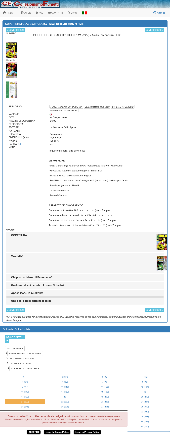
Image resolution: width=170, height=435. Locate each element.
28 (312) (145, 406)
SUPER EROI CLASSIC (122, 106)
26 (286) (65, 406)
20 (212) (145, 396)
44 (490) (145, 426)
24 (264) (145, 401)
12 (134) (145, 386)
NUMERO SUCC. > (154, 29)
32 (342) (145, 411)
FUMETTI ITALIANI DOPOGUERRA (66, 106)
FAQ (40, 12)
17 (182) (25, 396)
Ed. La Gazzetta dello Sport (97, 106)
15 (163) (105, 391)
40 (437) (145, 421)
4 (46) (145, 376)
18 (65, 396)
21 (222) (25, 401)
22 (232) (65, 401)
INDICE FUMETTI (14, 337)
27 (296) (105, 406)
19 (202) (105, 396)
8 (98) (145, 381)
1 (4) (25, 376)
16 (145, 391)
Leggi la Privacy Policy (87, 432)
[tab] (85, 242)
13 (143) (25, 391)
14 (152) (65, 391)
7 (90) (105, 381)
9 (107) (25, 386)
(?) (19, 144)
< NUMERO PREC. (15, 29)
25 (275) (25, 406)
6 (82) (65, 381)
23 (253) (105, 401)
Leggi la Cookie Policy (57, 432)
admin (160, 12)
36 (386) (145, 416)
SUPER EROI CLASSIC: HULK (64, 110)
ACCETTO (34, 432)
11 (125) (105, 386)
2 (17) (65, 376)
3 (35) (105, 376)
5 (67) (25, 381)
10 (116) (65, 386)
